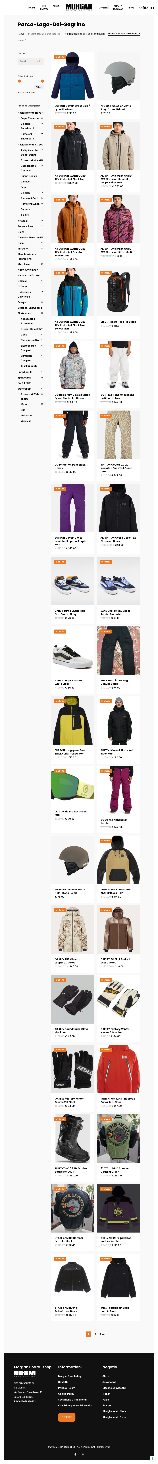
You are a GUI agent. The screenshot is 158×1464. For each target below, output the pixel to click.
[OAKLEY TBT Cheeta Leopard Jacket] (72, 929)
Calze (21, 232)
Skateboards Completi (28, 348)
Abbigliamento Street (114, 1417)
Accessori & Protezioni (28, 321)
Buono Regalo (29, 176)
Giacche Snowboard (27, 126)
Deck (24, 334)
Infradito (23, 248)
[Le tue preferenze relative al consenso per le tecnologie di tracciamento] (153, 1459)
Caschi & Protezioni (29, 237)
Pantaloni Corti (29, 198)
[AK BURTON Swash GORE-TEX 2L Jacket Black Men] (72, 146)
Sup (23, 410)
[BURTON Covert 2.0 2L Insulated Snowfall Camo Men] (118, 435)
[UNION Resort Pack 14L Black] (118, 292)
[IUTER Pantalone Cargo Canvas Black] (118, 650)
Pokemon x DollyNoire (24, 294)
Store (105, 1376)
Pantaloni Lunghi (30, 203)
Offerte (22, 286)
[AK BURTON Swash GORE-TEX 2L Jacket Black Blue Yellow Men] (72, 292)
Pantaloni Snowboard (27, 136)
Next (102, 1334)
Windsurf (26, 421)
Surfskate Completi (27, 358)
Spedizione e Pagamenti (72, 1399)
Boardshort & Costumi (28, 168)
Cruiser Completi (31, 329)
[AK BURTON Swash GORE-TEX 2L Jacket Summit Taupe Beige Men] (118, 146)
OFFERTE (67, 1417)
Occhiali (22, 281)
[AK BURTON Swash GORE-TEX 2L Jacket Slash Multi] (118, 219)
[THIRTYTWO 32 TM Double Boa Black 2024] (72, 1138)
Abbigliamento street (30, 144)
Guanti (21, 243)
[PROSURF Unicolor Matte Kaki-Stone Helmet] (72, 860)
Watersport (24, 388)
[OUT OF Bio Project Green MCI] (72, 786)
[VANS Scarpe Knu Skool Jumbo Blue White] (118, 581)
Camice (25, 181)
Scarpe (22, 302)
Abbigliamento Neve (29, 112)
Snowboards (25, 372)
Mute (24, 404)
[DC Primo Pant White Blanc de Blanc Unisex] (118, 365)
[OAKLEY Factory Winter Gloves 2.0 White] (118, 999)
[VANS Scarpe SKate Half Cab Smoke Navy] (72, 581)
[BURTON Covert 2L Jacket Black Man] (118, 720)
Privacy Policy (66, 1387)
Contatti (63, 1382)
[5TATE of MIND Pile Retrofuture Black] (72, 1278)
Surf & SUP (24, 383)
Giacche (25, 192)
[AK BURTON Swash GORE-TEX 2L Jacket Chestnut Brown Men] (72, 219)
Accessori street (31, 160)
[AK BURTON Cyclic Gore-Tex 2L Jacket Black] (118, 508)
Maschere (24, 264)
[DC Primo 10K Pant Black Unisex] (72, 435)
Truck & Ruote (29, 366)
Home (21, 34)
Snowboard (109, 1382)
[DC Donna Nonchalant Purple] (118, 790)
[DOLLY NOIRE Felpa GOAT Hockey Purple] (118, 1208)
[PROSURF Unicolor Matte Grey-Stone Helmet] (118, 76)
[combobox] (124, 34)
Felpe (24, 187)
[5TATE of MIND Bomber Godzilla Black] (72, 1208)
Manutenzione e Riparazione (27, 256)
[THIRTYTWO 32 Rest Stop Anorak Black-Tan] (118, 860)
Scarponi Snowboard (30, 307)
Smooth (25, 209)
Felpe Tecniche (30, 118)
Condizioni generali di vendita (75, 1405)
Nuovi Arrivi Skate (31, 340)
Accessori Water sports (31, 396)
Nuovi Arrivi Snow (28, 269)
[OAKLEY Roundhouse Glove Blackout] (72, 999)
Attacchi (22, 220)
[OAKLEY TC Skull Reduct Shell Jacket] (118, 929)
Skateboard (24, 313)
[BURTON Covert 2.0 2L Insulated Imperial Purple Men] (72, 508)
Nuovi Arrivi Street (29, 275)
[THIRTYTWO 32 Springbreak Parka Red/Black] (118, 1069)
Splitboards (24, 377)
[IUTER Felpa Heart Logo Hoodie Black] (118, 1278)
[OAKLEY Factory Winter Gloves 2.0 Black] (72, 1069)
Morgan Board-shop (69, 1376)
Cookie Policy (66, 1393)
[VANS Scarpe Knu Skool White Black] (72, 650)
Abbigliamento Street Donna (29, 152)
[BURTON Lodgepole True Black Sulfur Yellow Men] (72, 720)
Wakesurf (26, 415)
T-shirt (25, 214)
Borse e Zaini (25, 226)
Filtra (38, 87)
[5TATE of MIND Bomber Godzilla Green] (118, 1138)
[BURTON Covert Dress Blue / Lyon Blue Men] (72, 76)
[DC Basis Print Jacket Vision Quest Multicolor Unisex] (72, 365)
